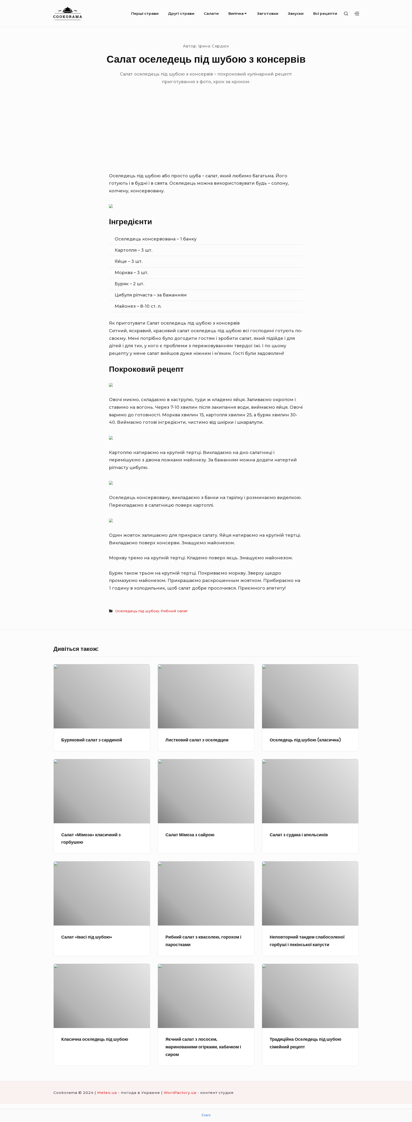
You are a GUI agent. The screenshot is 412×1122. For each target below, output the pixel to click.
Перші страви (145, 13)
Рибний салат (174, 611)
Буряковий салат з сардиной (91, 740)
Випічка (236, 13)
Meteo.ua (107, 1092)
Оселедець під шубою (137, 611)
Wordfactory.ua (180, 1092)
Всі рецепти (325, 13)
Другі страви (181, 13)
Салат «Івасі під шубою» (86, 937)
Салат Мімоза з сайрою (189, 835)
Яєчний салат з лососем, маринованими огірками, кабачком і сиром (203, 1046)
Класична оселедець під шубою (94, 1039)
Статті (206, 1115)
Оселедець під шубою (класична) (305, 740)
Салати (211, 13)
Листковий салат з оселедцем (196, 740)
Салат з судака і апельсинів (299, 835)
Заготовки (267, 13)
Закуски (296, 13)
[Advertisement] (206, 136)
